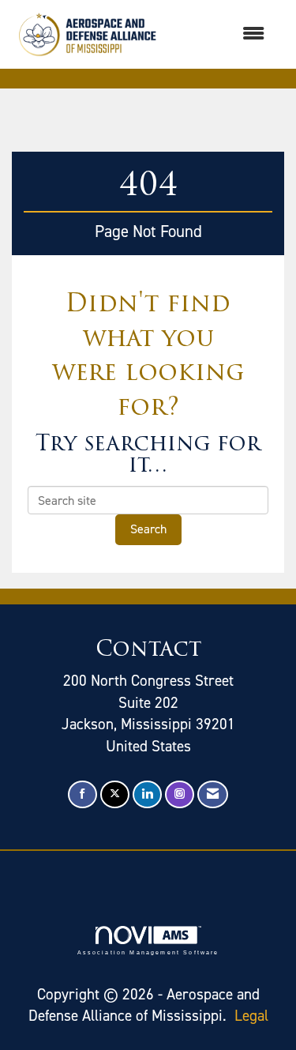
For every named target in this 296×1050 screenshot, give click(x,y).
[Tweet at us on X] (114, 794)
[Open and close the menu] (221, 34)
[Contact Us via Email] (212, 794)
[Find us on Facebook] (82, 794)
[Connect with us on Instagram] (179, 794)
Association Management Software (148, 952)
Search (148, 529)
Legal (251, 1016)
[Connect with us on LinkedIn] (147, 794)
